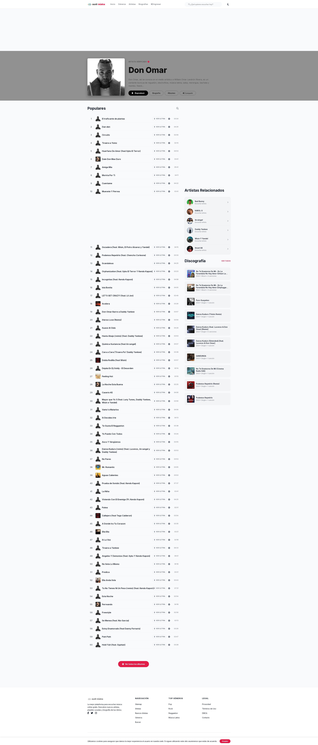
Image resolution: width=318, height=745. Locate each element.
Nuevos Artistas (141, 713)
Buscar (138, 722)
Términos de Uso (209, 709)
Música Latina (174, 718)
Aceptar (225, 741)
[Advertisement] (159, 29)
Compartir (189, 93)
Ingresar (157, 4)
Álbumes (171, 93)
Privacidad (206, 704)
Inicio (112, 4)
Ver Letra (160, 119)
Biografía (156, 93)
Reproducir (139, 93)
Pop (170, 704)
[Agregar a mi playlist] (169, 119)
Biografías (143, 4)
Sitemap (138, 704)
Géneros (122, 4)
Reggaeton (173, 713)
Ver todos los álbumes (135, 664)
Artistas (132, 4)
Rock (171, 709)
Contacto (206, 718)
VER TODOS (226, 261)
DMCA (204, 713)
